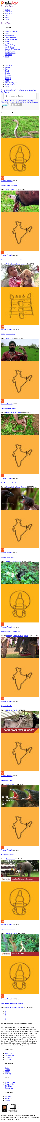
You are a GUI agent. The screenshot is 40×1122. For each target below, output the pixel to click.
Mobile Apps (9, 1055)
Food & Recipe (10, 53)
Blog (30, 90)
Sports (7, 43)
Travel (7, 81)
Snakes (8, 1007)
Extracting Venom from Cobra (9, 185)
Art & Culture (10, 47)
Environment (10, 859)
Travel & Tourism (11, 31)
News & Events (10, 37)
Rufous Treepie (11, 561)
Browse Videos (6, 23)
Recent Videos (6, 90)
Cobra (13, 189)
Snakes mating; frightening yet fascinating (12, 1003)
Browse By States (7, 6)
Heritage (8, 75)
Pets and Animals (11, 39)
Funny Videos (10, 84)
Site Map (8, 1059)
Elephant (9, 710)
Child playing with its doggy (8, 334)
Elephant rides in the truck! (8, 929)
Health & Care (10, 51)
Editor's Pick (15, 90)
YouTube (8, 1096)
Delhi (7, 17)
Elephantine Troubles (6, 706)
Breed (12, 784)
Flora (7, 41)
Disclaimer (8, 1086)
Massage (8, 79)
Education (8, 55)
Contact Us (9, 1088)
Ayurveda (8, 65)
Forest (19, 413)
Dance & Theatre (11, 45)
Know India (24, 90)
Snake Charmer (21, 264)
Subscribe (8, 1057)
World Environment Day (7, 854)
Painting (8, 1074)
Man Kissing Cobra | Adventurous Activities (12, 259)
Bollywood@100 (11, 83)
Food (7, 71)
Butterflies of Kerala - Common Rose (10, 631)
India (7, 1068)
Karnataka (8, 13)
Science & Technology (12, 49)
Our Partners (5, 92)
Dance (7, 69)
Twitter (7, 1100)
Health (7, 73)
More (7, 19)
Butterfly (9, 636)
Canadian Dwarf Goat (6, 780)
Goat (7, 784)
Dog (7, 338)
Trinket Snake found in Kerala (9, 408)
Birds (19, 561)
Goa (6, 15)
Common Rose (18, 636)
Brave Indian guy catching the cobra (10, 482)
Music (7, 33)
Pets (11, 338)
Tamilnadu (8, 12)
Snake (8, 189)
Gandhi (7, 1070)
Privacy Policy (10, 1082)
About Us (35, 90)
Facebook (8, 1098)
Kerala (7, 10)
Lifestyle (8, 77)
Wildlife (20, 1007)
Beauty (7, 67)
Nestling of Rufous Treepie (7, 557)
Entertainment (10, 35)
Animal (14, 1007)
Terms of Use (9, 1084)
